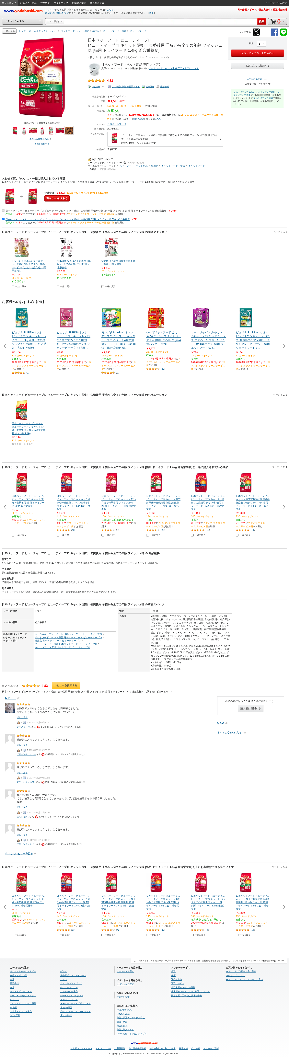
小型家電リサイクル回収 (183, 987)
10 (252, 530)
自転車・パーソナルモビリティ (75, 1011)
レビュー (96, 86)
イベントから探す (125, 984)
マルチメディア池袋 (263, 98)
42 (163, 530)
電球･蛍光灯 (66, 1015)
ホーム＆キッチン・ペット (102, 162)
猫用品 (154, 166)
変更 (151, 13)
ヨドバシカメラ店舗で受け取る (241, 971)
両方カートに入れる (57, 198)
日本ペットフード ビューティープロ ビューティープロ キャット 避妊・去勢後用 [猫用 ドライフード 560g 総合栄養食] (68, 219)
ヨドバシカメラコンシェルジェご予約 (244, 979)
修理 (173, 971)
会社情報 (195, 1048)
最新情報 (164, 86)
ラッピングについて (235, 975)
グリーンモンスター (26, 754)
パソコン (14, 999)
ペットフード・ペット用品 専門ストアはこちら (174, 68)
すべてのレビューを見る (19, 853)
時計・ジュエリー (69, 987)
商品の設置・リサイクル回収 (131, 1017)
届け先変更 (138, 119)
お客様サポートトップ (81, 1048)
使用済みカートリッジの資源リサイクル (190, 991)
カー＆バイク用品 (69, 991)
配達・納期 (122, 1021)
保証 (173, 975)
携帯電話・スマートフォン (73, 975)
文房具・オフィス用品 (21, 1011)
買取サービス (177, 983)
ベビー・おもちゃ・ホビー (23, 971)
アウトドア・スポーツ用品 (23, 1003)
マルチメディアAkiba (243, 92)
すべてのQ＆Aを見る (229, 732)
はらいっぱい (23, 816)
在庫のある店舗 (254, 78)
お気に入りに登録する (257, 65)
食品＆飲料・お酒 (18, 975)
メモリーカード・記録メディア (75, 1003)
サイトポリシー (103, 1048)
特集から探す (123, 997)
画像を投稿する (42, 144)
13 (163, 369)
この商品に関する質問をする (126, 86)
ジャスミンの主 (24, 727)
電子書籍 (14, 983)
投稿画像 (150, 86)
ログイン (50, 9)
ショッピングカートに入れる (257, 53)
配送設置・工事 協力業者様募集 (186, 995)
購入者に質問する (250, 708)
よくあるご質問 (211, 1048)
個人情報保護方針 (137, 1048)
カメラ (63, 979)
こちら (110, 9)
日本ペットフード (116, 124)
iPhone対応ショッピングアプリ (132, 1033)
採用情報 (183, 1048)
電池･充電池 (66, 1007)
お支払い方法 (123, 1013)
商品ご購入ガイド (125, 1029)
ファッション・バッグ (71, 983)
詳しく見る (22, 717)
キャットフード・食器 (173, 166)
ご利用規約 (119, 1048)
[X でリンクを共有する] (256, 35)
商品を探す (122, 1025)
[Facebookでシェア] (274, 35)
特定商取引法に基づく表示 (163, 1048)
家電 (12, 987)
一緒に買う (20, 286)
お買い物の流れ (124, 1009)
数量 (251, 43)
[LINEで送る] (283, 35)
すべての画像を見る (39, 138)
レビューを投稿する (65, 685)
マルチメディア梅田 (265, 92)
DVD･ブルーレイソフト (71, 995)
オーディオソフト (69, 999)
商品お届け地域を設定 (57, 13)
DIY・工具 (15, 1015)
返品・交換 (176, 979)
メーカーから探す (125, 971)
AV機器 (13, 1007)
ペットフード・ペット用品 (133, 166)
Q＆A (220, 722)
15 (208, 530)
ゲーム (63, 971)
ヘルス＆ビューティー (21, 991)
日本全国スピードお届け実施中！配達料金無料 (262, 9)
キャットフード (196, 166)
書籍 (12, 979)
